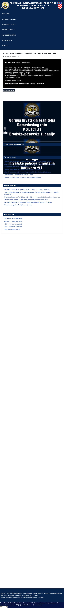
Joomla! (3, 597)
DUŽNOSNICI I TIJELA (9, 24)
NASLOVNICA (6, 14)
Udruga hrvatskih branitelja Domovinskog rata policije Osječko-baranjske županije (27, 172)
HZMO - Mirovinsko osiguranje (13, 226)
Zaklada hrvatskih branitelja (12, 229)
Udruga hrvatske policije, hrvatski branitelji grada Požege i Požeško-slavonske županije (29, 164)
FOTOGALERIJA (7, 40)
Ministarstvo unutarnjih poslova (13, 221)
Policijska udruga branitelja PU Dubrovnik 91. (17, 167)
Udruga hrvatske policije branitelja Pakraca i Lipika (18, 174)
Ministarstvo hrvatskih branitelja (13, 219)
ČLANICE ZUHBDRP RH (9, 35)
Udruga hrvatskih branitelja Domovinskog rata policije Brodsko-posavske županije (27, 161)
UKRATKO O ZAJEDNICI (9, 19)
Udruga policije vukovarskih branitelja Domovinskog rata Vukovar (22, 169)
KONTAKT (5, 45)
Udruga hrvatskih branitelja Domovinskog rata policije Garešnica (22, 177)
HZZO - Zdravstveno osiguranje (13, 224)
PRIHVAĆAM (4, 607)
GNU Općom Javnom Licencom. (34, 597)
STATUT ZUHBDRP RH (8, 30)
